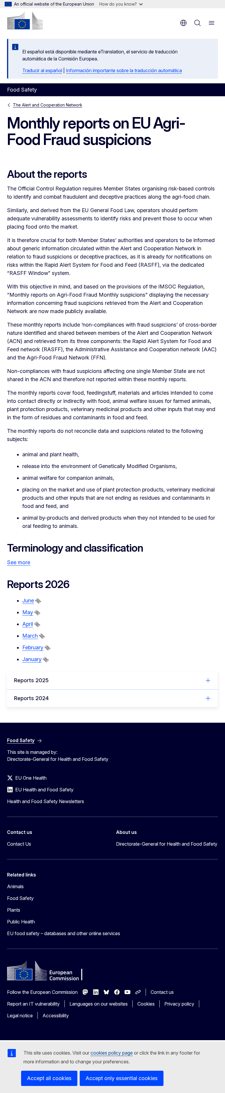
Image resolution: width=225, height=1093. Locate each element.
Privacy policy (179, 1004)
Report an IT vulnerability (33, 1004)
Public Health (21, 922)
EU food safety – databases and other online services (63, 933)
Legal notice (20, 1015)
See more (18, 562)
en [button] (183, 22)
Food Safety (20, 898)
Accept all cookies (49, 1078)
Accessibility (55, 1015)
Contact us (162, 992)
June (28, 600)
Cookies (146, 1004)
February (32, 647)
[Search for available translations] (38, 601)
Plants (13, 910)
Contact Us (19, 844)
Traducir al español (42, 70)
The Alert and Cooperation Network (47, 104)
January (32, 659)
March (30, 636)
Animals (15, 886)
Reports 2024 (31, 698)
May (27, 612)
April (27, 624)
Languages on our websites (98, 1004)
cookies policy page (112, 1053)
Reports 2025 (31, 680)
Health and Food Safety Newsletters (45, 801)
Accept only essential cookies (122, 1078)
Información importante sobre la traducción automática (124, 70)
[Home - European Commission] (25, 20)
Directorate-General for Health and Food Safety (166, 844)
